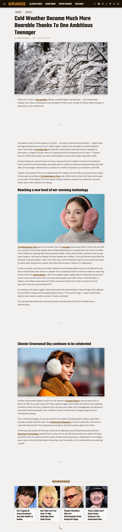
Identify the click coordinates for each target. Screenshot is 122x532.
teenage (66, 247)
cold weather (41, 99)
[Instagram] (103, 4)
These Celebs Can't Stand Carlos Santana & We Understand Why (96, 515)
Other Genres (65, 4)
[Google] (114, 4)
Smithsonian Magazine (60, 422)
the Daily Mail (41, 149)
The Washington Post (50, 176)
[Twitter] (106, 4)
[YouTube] (99, 4)
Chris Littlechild (23, 38)
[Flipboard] (110, 4)
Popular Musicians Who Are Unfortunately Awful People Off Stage (72, 515)
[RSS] (118, 4)
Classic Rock (35, 4)
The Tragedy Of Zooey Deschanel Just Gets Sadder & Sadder (25, 515)
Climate (28, 12)
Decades (79, 4)
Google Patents (73, 401)
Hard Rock (50, 4)
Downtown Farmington (28, 434)
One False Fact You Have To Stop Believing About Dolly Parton (48, 515)
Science (18, 12)
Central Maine (39, 275)
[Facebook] (95, 4)
